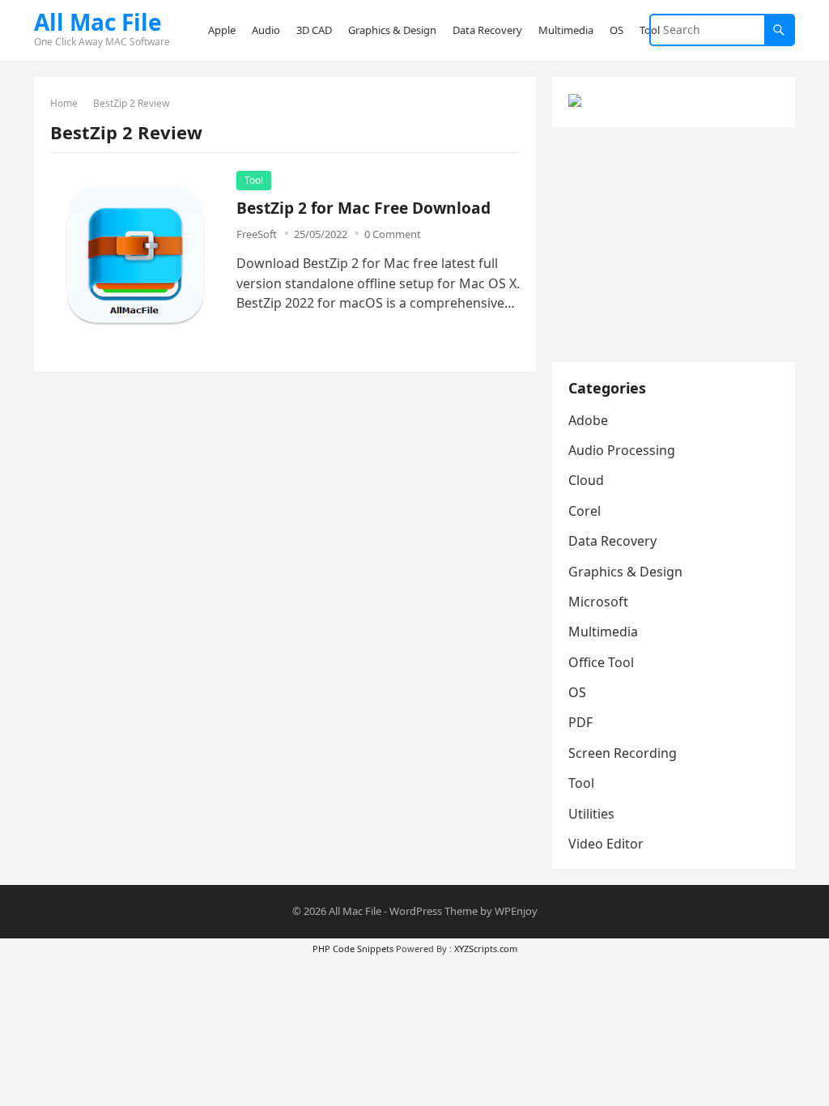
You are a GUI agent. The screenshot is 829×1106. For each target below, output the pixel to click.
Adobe (588, 420)
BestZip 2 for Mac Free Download (363, 208)
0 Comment (392, 234)
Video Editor (606, 844)
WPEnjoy (516, 911)
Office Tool (601, 662)
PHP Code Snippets (352, 948)
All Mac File (98, 22)
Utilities (591, 814)
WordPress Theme (433, 911)
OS (577, 692)
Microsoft (598, 601)
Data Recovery (612, 541)
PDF (580, 722)
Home (64, 103)
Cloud (586, 480)
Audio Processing (621, 450)
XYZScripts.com (485, 948)
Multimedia (603, 631)
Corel (584, 511)
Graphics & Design (625, 572)
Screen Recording (622, 753)
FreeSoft (256, 234)
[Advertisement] (673, 244)
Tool (253, 180)
